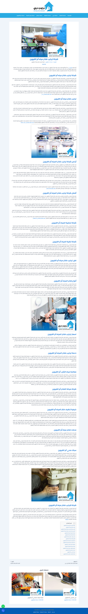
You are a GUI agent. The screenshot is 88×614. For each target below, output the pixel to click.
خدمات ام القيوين (20, 15)
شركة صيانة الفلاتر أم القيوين (70, 546)
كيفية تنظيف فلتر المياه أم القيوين (69, 548)
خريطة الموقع (36, 612)
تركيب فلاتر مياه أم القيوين (70, 527)
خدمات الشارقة (47, 15)
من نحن (53, 612)
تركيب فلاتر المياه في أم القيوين (39, 218)
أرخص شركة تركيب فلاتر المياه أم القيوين (68, 529)
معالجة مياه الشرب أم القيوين (70, 544)
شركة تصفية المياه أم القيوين (70, 533)
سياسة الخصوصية (43, 612)
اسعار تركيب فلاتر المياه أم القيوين (69, 540)
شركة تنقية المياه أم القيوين (70, 535)
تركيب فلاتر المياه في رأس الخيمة (27, 122)
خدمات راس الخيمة (30, 15)
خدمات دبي (55, 15)
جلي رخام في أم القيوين (70, 597)
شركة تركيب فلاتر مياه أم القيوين (69, 525)
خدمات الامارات (62, 15)
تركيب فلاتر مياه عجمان (50, 188)
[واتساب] (3, 606)
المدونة (49, 612)
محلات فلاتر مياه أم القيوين (70, 550)
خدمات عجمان (39, 15)
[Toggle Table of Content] (73, 523)
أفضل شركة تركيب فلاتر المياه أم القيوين (68, 531)
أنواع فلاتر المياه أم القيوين (70, 538)
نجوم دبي (70, 67)
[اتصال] (3, 610)
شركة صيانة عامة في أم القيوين (35, 597)
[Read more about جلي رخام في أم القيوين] (60, 584)
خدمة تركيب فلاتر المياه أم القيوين (69, 542)
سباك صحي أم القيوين (71, 552)
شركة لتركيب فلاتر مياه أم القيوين (69, 554)
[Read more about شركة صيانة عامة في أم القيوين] (27, 584)
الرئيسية (69, 15)
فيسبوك (66, 519)
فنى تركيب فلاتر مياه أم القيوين (69, 537)
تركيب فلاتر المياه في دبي (46, 94)
